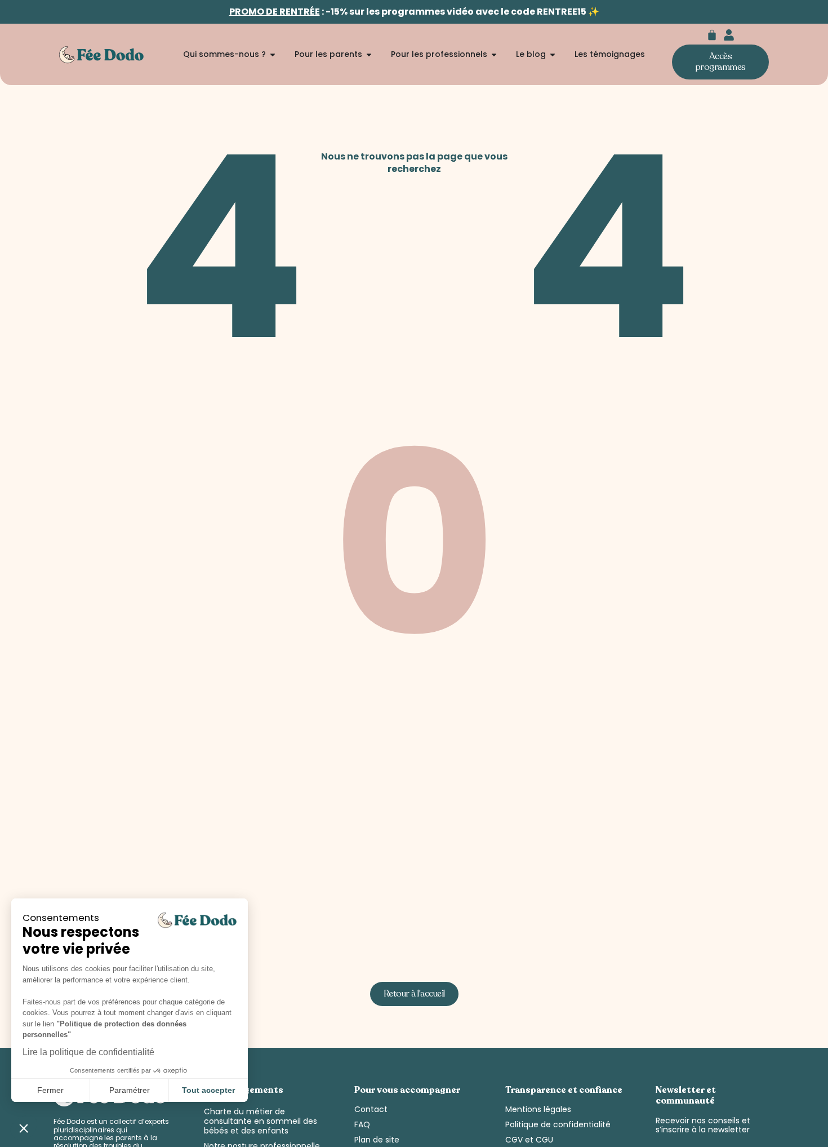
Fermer (50, 1090)
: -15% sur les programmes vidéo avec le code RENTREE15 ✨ (414, 11)
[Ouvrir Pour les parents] (369, 55)
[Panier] (712, 35)
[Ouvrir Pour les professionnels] (494, 55)
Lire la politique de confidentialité (88, 1052)
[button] (23, 1127)
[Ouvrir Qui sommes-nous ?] (273, 55)
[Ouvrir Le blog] (553, 55)
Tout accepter (208, 1090)
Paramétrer (129, 1090)
